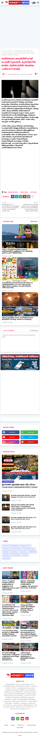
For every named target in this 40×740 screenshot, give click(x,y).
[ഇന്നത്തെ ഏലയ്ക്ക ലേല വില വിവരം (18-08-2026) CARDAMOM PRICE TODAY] (20, 467)
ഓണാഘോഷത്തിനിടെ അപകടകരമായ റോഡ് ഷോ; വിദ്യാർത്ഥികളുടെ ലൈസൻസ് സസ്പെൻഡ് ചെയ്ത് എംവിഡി (28, 634)
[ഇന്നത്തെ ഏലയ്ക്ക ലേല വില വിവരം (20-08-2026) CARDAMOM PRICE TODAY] (6, 529)
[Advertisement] (20, 27)
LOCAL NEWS (16, 555)
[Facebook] (12, 196)
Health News (14, 552)
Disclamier (20, 727)
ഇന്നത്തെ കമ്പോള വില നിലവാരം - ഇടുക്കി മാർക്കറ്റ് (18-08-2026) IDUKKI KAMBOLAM (23, 496)
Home (3, 51)
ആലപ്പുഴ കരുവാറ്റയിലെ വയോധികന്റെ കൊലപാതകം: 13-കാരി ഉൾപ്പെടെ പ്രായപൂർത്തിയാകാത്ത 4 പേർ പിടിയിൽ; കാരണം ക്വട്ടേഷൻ (23, 507)
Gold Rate (5, 552)
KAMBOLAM (32, 552)
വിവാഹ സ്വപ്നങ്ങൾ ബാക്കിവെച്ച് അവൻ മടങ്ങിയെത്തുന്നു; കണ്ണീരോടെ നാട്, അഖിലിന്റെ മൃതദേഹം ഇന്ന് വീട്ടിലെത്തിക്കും (17, 251)
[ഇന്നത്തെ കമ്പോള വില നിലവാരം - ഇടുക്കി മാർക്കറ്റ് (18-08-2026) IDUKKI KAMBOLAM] (6, 497)
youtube (12, 437)
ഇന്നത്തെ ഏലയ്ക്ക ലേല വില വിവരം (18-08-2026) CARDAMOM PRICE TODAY (20, 485)
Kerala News (24, 192)
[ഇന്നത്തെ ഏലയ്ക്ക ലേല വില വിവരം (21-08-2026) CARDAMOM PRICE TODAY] (6, 520)
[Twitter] (16, 196)
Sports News (6, 558)
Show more (34, 221)
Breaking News (13, 192)
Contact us (20, 725)
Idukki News (23, 552)
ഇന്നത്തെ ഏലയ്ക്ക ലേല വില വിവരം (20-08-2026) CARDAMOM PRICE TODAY (23, 527)
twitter (31, 437)
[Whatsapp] (20, 196)
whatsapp (30, 432)
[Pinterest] (24, 196)
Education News (16, 549)
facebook (12, 432)
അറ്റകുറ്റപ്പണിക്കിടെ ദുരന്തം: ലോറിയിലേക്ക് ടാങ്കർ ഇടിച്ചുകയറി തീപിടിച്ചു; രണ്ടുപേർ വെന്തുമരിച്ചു (17, 318)
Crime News (6, 549)
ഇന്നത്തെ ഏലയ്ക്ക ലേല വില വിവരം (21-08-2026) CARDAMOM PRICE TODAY (23, 518)
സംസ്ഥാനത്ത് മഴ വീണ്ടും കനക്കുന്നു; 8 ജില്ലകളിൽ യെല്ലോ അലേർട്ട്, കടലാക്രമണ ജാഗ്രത (10, 633)
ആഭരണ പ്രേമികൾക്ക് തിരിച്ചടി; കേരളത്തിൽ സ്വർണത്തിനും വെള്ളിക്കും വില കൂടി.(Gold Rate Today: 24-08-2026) (29, 584)
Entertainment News (29, 549)
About (13, 725)
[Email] (28, 196)
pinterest (31, 442)
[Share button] (32, 196)
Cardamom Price (25, 545)
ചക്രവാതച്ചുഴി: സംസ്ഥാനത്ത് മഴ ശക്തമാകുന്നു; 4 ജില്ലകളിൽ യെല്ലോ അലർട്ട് (27, 656)
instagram (12, 442)
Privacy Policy (31, 725)
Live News (9, 51)
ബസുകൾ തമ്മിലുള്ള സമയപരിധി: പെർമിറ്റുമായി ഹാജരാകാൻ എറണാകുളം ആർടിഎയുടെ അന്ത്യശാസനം (11, 656)
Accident (5, 545)
